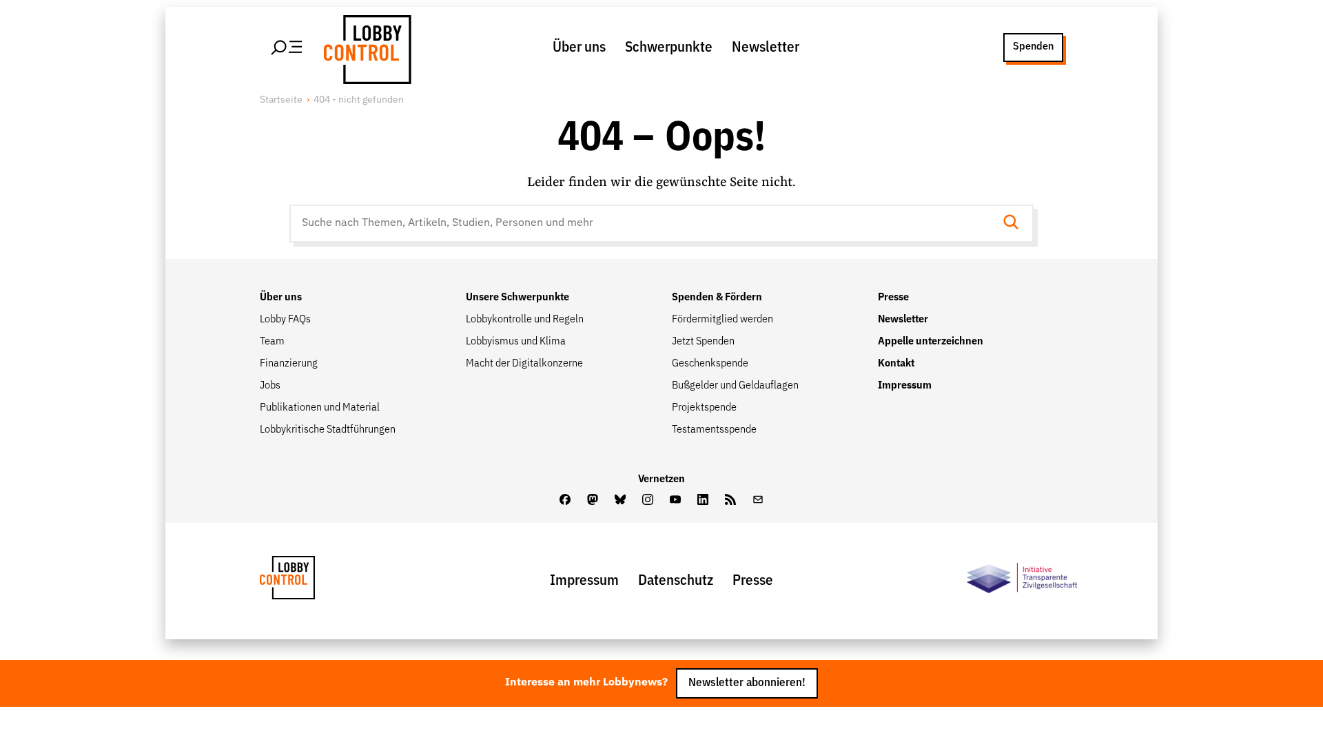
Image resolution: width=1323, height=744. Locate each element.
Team (272, 341)
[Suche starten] (1015, 223)
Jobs (270, 385)
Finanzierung (289, 363)
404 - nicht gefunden (359, 100)
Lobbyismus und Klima (516, 341)
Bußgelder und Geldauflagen (735, 385)
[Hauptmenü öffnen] (287, 47)
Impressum (905, 385)
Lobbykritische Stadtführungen (328, 429)
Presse (893, 297)
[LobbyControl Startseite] (365, 47)
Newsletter (765, 47)
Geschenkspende (710, 363)
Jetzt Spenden (703, 341)
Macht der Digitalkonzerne (524, 363)
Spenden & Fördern (717, 297)
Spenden (1033, 46)
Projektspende (704, 407)
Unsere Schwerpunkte (517, 297)
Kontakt (896, 363)
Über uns (579, 47)
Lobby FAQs (285, 319)
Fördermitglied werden (722, 319)
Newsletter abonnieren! (747, 683)
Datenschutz (675, 580)
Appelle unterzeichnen (930, 341)
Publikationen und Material (320, 407)
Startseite (281, 100)
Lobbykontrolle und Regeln (525, 319)
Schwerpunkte (668, 47)
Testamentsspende (714, 429)
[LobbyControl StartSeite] (308, 581)
